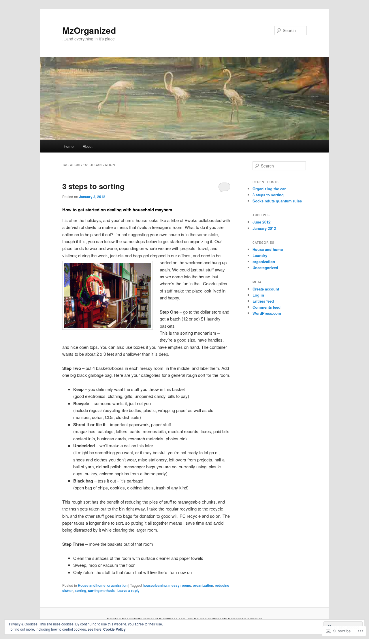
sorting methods (101, 590)
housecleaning (155, 585)
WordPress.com (267, 313)
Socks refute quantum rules (277, 201)
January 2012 (264, 228)
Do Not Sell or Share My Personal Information (225, 619)
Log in (258, 295)
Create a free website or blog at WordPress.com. (147, 619)
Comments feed (266, 307)
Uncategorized (265, 267)
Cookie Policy (114, 629)
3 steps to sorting (93, 186)
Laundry (260, 255)
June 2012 (261, 222)
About (88, 146)
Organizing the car (269, 188)
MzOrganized (89, 30)
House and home (92, 585)
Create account (266, 289)
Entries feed (263, 301)
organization (117, 585)
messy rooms (179, 585)
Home (69, 146)
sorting (80, 590)
